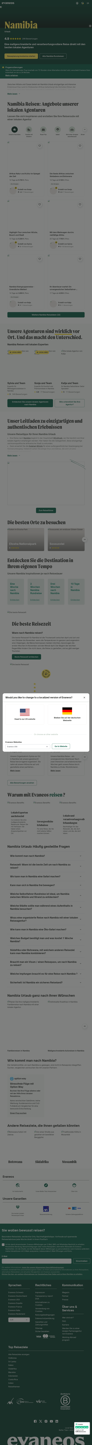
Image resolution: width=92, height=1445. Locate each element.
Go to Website (61, 746)
